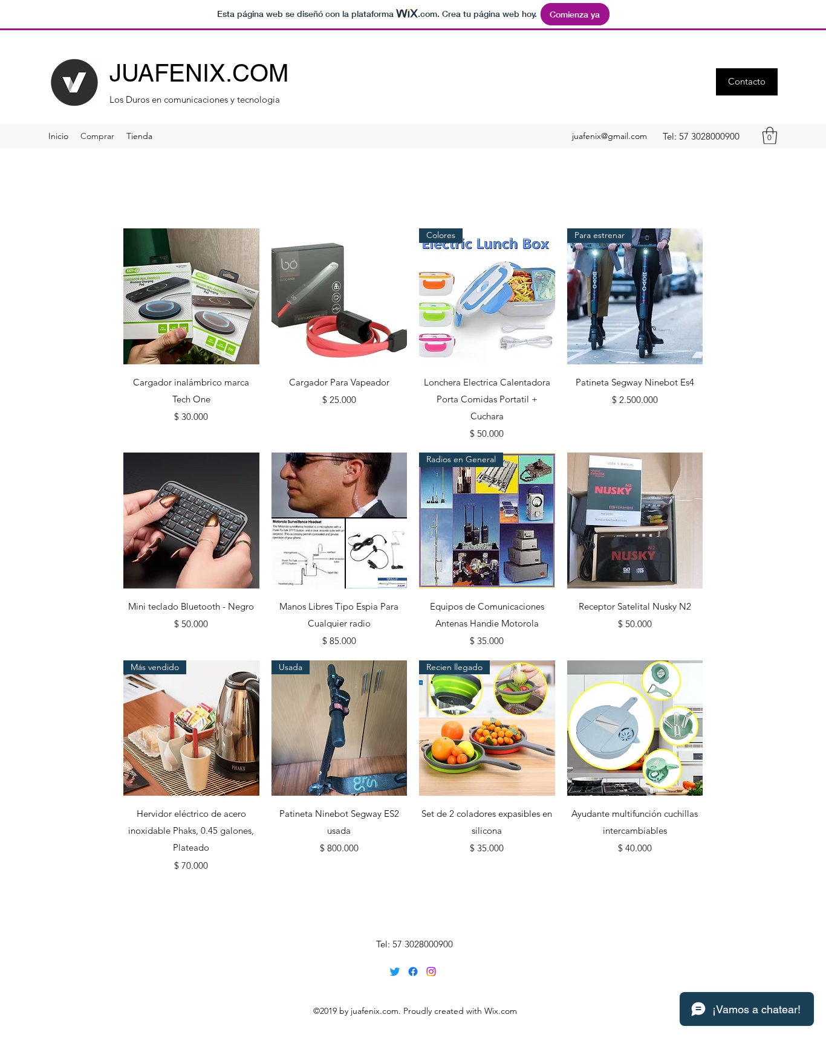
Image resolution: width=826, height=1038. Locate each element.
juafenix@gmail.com (609, 136)
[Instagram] (431, 971)
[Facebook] (413, 971)
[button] (747, 81)
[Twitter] (395, 971)
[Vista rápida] (191, 296)
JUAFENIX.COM (198, 73)
